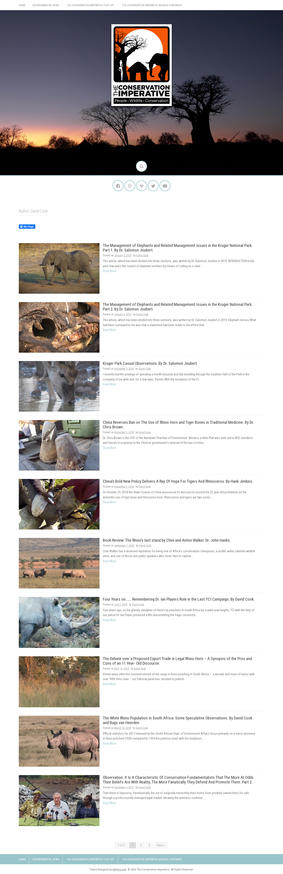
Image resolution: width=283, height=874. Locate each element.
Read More (109, 271)
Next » (160, 845)
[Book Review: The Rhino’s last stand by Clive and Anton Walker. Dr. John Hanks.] (59, 563)
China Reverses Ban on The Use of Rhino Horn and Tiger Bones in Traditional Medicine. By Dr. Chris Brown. (178, 424)
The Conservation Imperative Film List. (91, 5)
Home (22, 5)
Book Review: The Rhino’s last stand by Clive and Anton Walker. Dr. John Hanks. (167, 540)
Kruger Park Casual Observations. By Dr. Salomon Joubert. (150, 363)
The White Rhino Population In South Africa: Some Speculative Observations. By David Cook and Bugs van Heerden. (177, 720)
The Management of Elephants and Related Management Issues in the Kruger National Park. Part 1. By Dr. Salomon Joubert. (177, 248)
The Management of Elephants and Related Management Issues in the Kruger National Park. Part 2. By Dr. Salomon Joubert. (177, 307)
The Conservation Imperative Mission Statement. (152, 5)
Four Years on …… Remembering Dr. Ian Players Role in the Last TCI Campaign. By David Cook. (178, 599)
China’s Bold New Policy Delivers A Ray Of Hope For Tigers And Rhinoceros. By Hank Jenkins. (178, 481)
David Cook (142, 255)
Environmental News (46, 5)
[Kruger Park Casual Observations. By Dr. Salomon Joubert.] (59, 386)
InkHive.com (119, 869)
